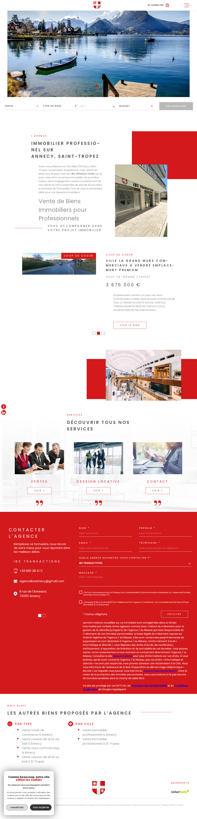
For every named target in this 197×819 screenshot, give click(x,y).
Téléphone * (149, 538)
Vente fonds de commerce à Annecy (37, 728)
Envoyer (174, 609)
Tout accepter (41, 807)
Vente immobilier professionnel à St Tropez (101, 736)
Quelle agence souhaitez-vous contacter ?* (115, 553)
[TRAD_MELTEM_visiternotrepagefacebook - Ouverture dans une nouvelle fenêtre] (3, 406)
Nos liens (154, 800)
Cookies (179, 800)
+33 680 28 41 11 (31, 566)
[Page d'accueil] (98, 789)
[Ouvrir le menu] (187, 5)
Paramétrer (17, 807)
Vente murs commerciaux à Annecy (40, 745)
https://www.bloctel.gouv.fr (160, 666)
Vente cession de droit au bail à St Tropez (40, 754)
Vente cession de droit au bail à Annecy (40, 736)
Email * (85, 538)
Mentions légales (132, 800)
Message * (88, 568)
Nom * (84, 523)
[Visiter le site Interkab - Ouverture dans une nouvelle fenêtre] (180, 786)
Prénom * (147, 523)
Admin (145, 800)
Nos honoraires (102, 800)
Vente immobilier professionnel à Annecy (100, 728)
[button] (96, 86)
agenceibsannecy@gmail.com (42, 576)
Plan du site (116, 800)
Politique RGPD (167, 800)
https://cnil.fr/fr (122, 651)
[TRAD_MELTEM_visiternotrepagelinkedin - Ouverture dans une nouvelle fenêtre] (3, 412)
